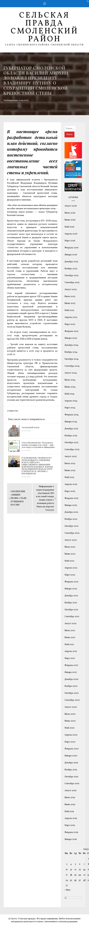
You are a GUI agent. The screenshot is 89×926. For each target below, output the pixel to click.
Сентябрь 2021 (72, 616)
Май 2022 (69, 560)
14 (84, 869)
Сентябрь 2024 (72, 366)
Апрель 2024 (71, 400)
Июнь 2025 (70, 303)
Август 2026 (71, 205)
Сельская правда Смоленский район (44, 27)
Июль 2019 (70, 797)
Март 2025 (70, 324)
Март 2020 (70, 741)
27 (80, 880)
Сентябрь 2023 (72, 449)
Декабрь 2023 (71, 428)
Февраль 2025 (71, 331)
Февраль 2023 (71, 498)
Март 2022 (70, 574)
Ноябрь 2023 (71, 435)
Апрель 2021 (71, 651)
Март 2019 (70, 825)
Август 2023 (71, 456)
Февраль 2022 (71, 581)
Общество (13, 411)
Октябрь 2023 (71, 442)
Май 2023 (69, 477)
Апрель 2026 (71, 233)
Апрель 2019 (71, 818)
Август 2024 (71, 373)
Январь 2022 (71, 588)
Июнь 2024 (70, 386)
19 (75, 875)
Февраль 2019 (71, 832)
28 (84, 880)
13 (80, 869)
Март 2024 (70, 407)
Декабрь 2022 (71, 512)
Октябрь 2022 (71, 526)
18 (71, 875)
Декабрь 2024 (71, 345)
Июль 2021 (70, 630)
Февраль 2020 (72, 748)
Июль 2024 (70, 380)
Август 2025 (71, 289)
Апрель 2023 (71, 484)
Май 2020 (70, 728)
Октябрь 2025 (71, 275)
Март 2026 (70, 240)
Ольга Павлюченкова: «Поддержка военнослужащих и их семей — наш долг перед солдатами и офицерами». (38, 444)
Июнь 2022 (70, 554)
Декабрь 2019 (71, 762)
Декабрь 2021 (71, 595)
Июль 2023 (70, 463)
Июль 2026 (70, 212)
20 (79, 875)
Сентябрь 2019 (72, 783)
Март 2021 (70, 658)
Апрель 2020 (71, 734)
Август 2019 (70, 790)
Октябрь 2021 (71, 609)
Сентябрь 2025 (72, 282)
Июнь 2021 (70, 637)
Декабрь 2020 (71, 679)
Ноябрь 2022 (71, 519)
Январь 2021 (71, 672)
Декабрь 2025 (71, 261)
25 (71, 880)
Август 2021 (70, 623)
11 (71, 869)
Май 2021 (69, 644)
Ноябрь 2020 (71, 686)
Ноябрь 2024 (71, 352)
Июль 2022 (70, 547)
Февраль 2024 (71, 414)
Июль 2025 (70, 296)
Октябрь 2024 (71, 359)
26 (75, 880)
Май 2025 (69, 310)
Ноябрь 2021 (71, 602)
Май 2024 (69, 393)
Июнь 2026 (70, 219)
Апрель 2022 (71, 567)
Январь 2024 (71, 421)
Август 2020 (71, 707)
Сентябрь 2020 (72, 700)
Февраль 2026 (71, 247)
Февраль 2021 (71, 665)
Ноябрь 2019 (71, 769)
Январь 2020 (71, 755)
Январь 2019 (71, 839)
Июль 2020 (70, 714)
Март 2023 (70, 491)
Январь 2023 (71, 505)
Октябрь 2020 (72, 693)
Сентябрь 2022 (72, 533)
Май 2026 (69, 226)
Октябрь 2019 (71, 776)
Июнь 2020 (70, 721)
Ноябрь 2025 (71, 268)
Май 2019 (69, 811)
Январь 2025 (71, 338)
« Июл (67, 890)
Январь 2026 (71, 254)
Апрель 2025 (71, 317)
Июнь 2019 (70, 804)
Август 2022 (71, 540)
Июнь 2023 (70, 470)
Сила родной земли (30, 427)
